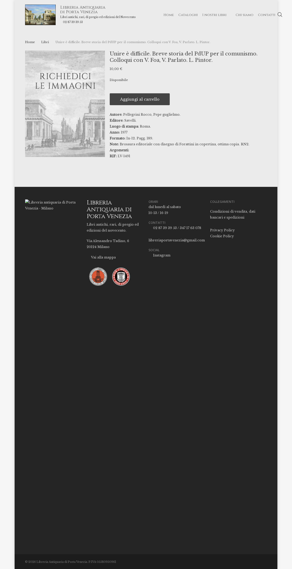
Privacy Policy (222, 230)
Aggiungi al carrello (139, 99)
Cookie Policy (222, 236)
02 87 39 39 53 (73, 22)
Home (30, 42)
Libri (45, 42)
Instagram (161, 255)
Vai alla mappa (103, 257)
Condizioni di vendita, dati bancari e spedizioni (232, 214)
